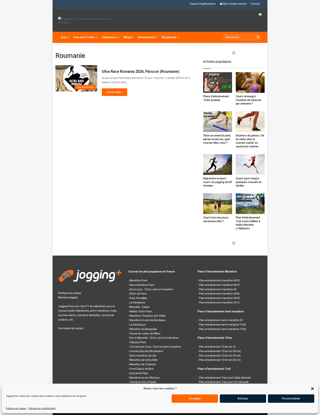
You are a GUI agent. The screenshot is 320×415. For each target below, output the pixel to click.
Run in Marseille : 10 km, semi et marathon (154, 337)
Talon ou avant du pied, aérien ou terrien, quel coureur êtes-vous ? (217, 139)
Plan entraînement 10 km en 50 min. (220, 351)
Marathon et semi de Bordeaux (147, 320)
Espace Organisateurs (203, 3)
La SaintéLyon (137, 324)
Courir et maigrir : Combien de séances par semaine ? (248, 100)
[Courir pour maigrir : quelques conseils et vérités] (250, 164)
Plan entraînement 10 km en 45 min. (220, 355)
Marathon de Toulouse (142, 364)
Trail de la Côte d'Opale (142, 381)
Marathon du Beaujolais (143, 329)
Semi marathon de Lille (142, 355)
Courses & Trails (84, 37)
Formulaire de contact (71, 328)
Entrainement (146, 37)
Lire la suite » (114, 92)
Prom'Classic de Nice (141, 368)
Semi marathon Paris (141, 284)
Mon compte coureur (235, 3)
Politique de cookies (16, 408)
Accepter (195, 398)
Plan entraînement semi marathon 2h (221, 320)
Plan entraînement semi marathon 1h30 (222, 329)
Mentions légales (68, 297)
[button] (312, 389)
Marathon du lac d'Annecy (144, 377)
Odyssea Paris (137, 342)
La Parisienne (137, 302)
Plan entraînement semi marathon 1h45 (222, 324)
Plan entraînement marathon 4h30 (219, 280)
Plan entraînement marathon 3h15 (219, 302)
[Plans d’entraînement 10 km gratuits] (217, 82)
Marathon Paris (138, 280)
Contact (255, 3)
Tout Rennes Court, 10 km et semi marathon (155, 346)
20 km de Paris (138, 293)
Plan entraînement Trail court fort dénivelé (224, 381)
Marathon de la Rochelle (143, 359)
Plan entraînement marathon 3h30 (219, 298)
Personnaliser (291, 398)
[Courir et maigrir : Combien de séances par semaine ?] (250, 82)
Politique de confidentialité (42, 408)
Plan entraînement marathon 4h (218, 289)
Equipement (169, 37)
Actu (63, 37)
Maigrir (128, 37)
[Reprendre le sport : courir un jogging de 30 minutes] (217, 164)
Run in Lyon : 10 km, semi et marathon (151, 289)
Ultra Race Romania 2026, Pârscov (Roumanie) (140, 71)
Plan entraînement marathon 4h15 (219, 284)
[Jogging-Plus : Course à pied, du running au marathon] (90, 20)
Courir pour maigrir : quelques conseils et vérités (248, 182)
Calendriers (109, 37)
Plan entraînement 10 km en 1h (217, 346)
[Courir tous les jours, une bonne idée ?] (217, 203)
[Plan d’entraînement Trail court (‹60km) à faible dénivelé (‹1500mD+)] (250, 203)
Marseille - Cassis (139, 306)
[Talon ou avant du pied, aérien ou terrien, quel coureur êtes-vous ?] (217, 121)
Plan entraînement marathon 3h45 (219, 293)
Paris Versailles (138, 298)
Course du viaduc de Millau (144, 333)
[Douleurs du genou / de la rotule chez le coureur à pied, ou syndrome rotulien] (250, 121)
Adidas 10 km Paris (140, 311)
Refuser (243, 398)
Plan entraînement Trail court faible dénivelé (225, 377)
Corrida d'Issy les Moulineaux (146, 351)
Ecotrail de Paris (138, 373)
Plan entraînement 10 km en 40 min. (220, 359)
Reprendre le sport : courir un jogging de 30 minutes (217, 182)
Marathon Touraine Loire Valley (147, 315)
